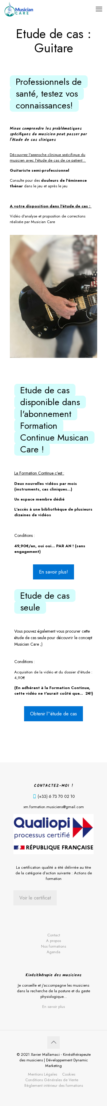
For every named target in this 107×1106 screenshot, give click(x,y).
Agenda (53, 952)
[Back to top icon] (53, 1042)
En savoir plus (53, 1006)
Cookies (68, 1074)
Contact (53, 935)
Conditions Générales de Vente (51, 1080)
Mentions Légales (42, 1074)
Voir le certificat (35, 897)
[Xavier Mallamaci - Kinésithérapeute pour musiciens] (18, 8)
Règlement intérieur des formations (53, 1085)
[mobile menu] (99, 9)
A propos (53, 940)
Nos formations (53, 946)
